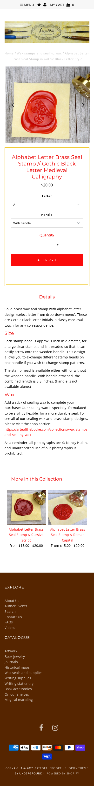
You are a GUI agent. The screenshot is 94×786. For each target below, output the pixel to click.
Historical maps (17, 667)
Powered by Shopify (63, 773)
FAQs (9, 622)
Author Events (16, 606)
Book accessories (18, 689)
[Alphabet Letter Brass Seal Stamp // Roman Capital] (67, 507)
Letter (47, 196)
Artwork (11, 651)
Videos (10, 627)
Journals (11, 662)
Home (9, 53)
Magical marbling (19, 699)
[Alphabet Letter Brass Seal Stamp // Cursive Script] (26, 507)
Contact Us (13, 616)
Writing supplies (18, 678)
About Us (12, 600)
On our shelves (17, 694)
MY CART (62, 4)
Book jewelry (15, 656)
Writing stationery (19, 683)
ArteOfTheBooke (48, 768)
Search (10, 611)
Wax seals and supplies (23, 672)
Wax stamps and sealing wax (39, 53)
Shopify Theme (76, 768)
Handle (47, 214)
